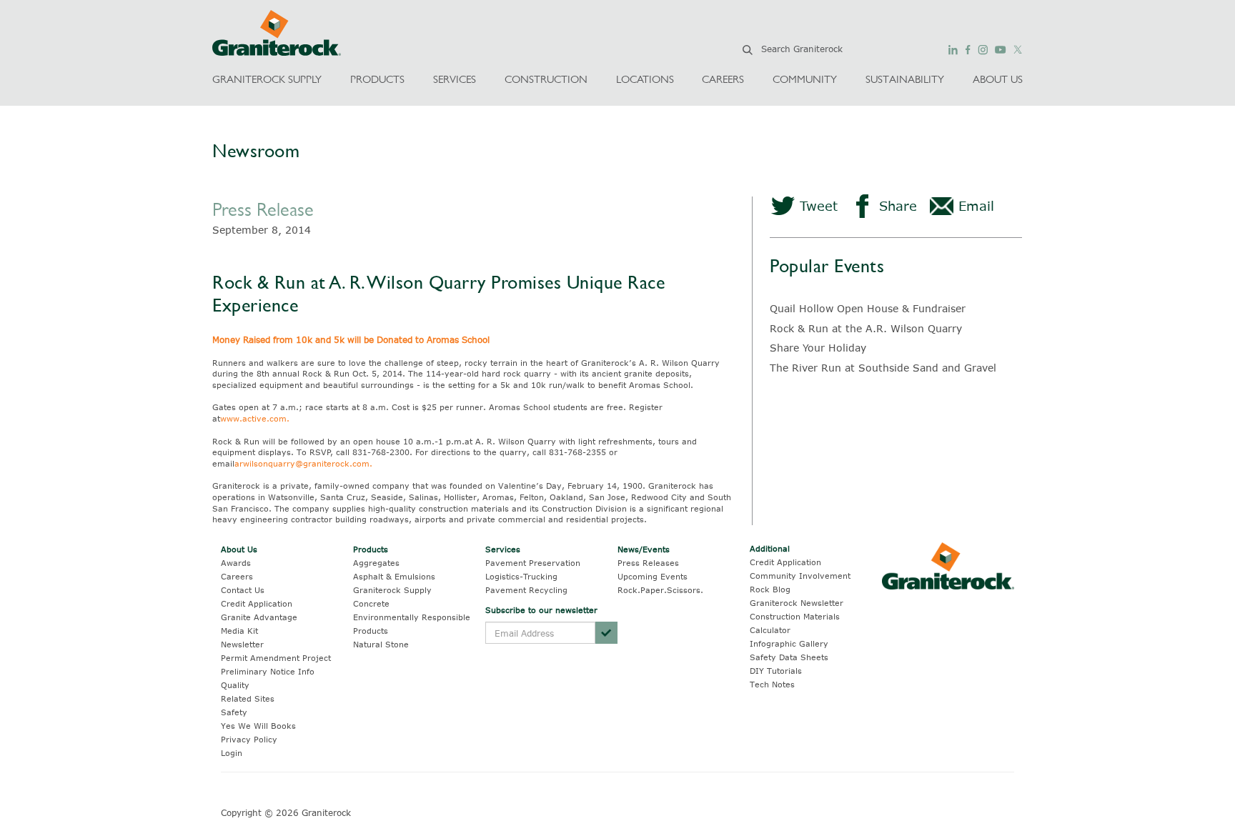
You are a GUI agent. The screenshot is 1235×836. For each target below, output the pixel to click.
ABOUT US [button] (998, 79)
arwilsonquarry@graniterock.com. (303, 463)
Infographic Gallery (789, 643)
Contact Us (242, 589)
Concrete (371, 603)
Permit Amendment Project (276, 657)
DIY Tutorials (776, 670)
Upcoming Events (653, 576)
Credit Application (256, 603)
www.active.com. (254, 418)
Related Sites (247, 698)
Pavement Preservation (532, 562)
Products (370, 549)
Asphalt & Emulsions (394, 576)
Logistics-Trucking (521, 576)
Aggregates (376, 562)
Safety (234, 712)
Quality (235, 685)
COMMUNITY (805, 79)
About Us (239, 549)
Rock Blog (770, 589)
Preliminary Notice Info (267, 671)
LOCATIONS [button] (645, 79)
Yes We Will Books (258, 725)
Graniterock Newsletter (796, 602)
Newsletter (242, 644)
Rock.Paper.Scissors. (660, 589)
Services (502, 549)
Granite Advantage (259, 617)
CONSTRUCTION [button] (546, 79)
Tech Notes (772, 684)
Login (231, 752)
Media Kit (239, 630)
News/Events (644, 549)
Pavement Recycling (526, 589)
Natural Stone (381, 644)
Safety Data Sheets (789, 657)
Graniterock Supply (392, 589)
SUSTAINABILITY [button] (905, 79)
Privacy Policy (249, 739)
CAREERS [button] (723, 79)
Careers (237, 576)
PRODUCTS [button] (377, 79)
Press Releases (648, 562)
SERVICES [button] (454, 79)
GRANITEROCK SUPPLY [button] (267, 79)
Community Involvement (800, 575)
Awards (236, 562)
